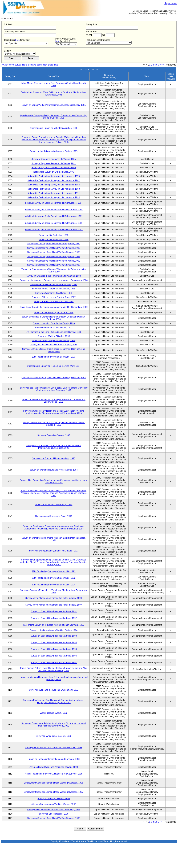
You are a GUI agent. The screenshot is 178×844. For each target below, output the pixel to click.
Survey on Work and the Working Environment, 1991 (53, 690)
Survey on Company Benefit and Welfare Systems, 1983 (53, 248)
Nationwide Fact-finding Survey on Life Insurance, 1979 (53, 176)
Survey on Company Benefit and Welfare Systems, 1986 (53, 252)
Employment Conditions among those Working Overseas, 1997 (53, 792)
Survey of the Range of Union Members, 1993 (53, 458)
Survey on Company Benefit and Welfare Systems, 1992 (53, 261)
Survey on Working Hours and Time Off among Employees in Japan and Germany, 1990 (54, 678)
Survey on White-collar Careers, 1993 (53, 736)
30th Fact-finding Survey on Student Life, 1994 (53, 585)
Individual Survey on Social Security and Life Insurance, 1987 (54, 203)
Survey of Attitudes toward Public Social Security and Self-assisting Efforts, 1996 (53, 350)
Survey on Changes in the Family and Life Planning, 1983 (53, 276)
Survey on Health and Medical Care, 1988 (54, 301)
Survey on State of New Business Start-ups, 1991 (54, 611)
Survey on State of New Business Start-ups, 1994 (54, 642)
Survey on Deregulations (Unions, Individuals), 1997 (53, 551)
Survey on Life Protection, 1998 (53, 814)
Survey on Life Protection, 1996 (53, 239)
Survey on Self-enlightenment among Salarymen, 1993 (54, 759)
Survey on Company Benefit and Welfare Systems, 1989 (53, 256)
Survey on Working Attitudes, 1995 (54, 798)
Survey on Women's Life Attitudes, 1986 (53, 293)
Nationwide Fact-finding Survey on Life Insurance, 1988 (53, 189)
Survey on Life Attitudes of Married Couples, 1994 (53, 344)
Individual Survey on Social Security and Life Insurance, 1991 (54, 229)
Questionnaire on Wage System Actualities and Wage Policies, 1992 (54, 377)
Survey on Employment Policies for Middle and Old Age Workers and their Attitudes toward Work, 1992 (53, 724)
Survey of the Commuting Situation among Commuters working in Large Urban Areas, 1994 (53, 481)
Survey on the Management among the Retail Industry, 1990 (53, 598)
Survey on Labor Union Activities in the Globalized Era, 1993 (53, 747)
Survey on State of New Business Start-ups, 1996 (54, 656)
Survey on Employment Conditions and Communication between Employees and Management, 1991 (53, 701)
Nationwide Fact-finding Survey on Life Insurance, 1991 (53, 193)
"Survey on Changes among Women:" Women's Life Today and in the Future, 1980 (53, 270)
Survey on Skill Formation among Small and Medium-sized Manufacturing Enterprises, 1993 (53, 446)
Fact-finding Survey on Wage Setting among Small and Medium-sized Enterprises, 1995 (53, 93)
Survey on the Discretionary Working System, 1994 (54, 630)
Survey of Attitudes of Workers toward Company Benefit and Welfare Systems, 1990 (54, 318)
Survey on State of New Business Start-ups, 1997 (54, 662)
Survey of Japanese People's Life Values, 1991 (53, 163)
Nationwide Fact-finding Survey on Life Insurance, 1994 (53, 197)
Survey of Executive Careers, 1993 (53, 435)
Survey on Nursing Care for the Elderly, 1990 (54, 323)
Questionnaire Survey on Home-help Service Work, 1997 (53, 366)
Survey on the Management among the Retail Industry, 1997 (53, 605)
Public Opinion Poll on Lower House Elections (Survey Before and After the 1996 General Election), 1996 (53, 669)
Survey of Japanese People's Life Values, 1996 (53, 167)
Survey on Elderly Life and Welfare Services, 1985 (53, 284)
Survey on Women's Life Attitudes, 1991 (53, 328)
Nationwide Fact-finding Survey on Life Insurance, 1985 (53, 185)
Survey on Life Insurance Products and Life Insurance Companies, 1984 (54, 280)
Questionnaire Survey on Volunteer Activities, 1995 (54, 128)
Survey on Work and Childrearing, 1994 (53, 504)
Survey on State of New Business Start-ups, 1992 (54, 618)
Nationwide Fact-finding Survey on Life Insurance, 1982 (53, 180)
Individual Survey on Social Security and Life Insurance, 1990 (54, 223)
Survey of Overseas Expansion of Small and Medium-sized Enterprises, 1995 (53, 591)
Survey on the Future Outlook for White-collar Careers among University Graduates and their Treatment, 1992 (53, 389)
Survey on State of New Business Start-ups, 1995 (54, 649)
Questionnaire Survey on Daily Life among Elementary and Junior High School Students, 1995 (53, 116)
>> (162, 65)
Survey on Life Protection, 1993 (53, 235)
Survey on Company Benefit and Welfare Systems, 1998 (53, 818)
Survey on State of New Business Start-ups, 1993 (54, 636)
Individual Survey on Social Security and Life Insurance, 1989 (54, 216)
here (17, 40)
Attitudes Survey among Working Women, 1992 (53, 804)
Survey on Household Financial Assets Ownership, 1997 (53, 809)
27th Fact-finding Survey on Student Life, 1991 (53, 571)
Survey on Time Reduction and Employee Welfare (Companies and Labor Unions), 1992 (53, 400)
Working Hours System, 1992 (53, 713)
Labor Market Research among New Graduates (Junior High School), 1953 (53, 84)
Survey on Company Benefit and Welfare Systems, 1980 (53, 243)
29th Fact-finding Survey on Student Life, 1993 (53, 357)
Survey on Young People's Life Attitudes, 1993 (53, 340)
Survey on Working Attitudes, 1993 (54, 336)
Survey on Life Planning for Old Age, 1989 (53, 312)
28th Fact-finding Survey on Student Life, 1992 (53, 578)
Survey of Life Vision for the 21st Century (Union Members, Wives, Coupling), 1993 (54, 423)
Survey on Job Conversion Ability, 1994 (53, 516)
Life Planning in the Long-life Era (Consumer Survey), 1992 (54, 332)
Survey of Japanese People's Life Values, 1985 (53, 159)
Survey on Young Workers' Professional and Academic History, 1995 (54, 105)
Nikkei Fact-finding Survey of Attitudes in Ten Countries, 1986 (53, 774)
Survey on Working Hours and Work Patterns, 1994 (54, 470)
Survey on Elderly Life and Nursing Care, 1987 (54, 297)
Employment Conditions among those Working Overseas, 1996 (53, 783)
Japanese (170, 3)
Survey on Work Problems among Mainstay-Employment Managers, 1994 (54, 539)
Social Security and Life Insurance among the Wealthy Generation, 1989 (54, 307)
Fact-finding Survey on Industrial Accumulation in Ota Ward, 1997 (53, 625)
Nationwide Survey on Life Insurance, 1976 (53, 172)
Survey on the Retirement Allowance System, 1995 (54, 151)
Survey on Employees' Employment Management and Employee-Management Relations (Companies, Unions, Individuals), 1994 (53, 527)
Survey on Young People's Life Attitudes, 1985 (53, 289)
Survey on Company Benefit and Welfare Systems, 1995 (53, 265)
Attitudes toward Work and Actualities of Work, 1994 (54, 767)
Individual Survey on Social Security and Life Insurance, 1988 (54, 209)
